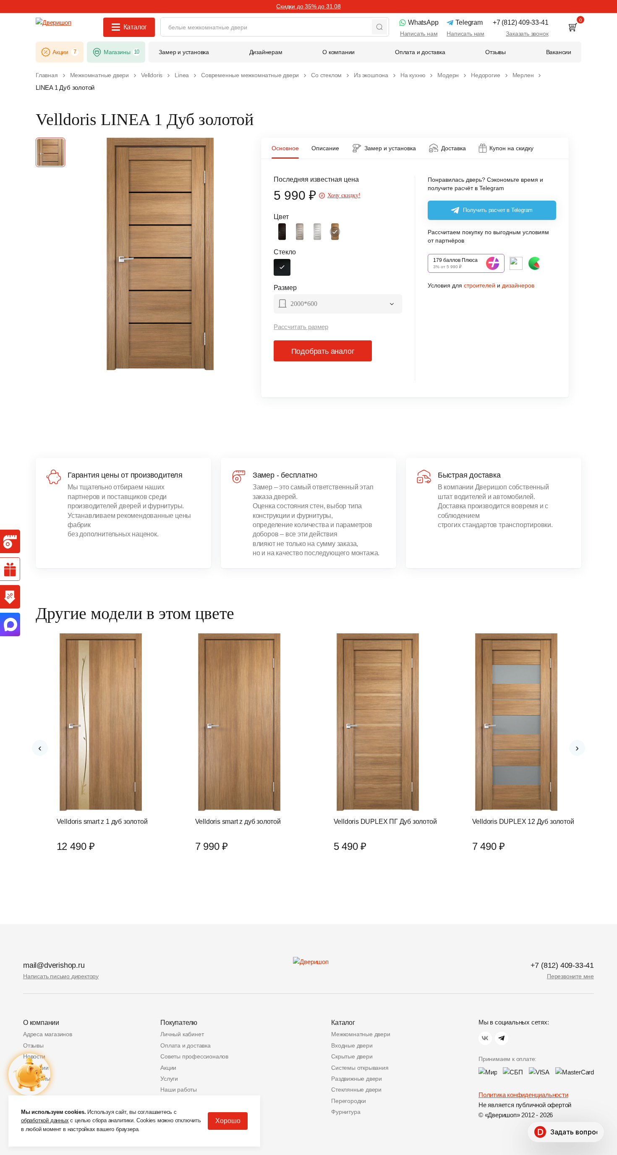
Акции (168, 1067)
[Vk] (485, 1038)
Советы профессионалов (194, 1056)
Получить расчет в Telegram (498, 210)
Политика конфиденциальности (523, 1094)
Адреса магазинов (47, 1034)
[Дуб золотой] (335, 231)
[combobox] (338, 304)
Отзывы (33, 1045)
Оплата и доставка (185, 1045)
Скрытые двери (351, 1056)
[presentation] (40, 748)
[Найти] (379, 26)
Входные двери (351, 1045)
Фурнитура (345, 1111)
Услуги (169, 1078)
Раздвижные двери (356, 1078)
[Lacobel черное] (282, 267)
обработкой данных (45, 1120)
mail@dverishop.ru (54, 965)
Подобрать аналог (323, 351)
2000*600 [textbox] (303, 303)
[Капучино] (299, 231)
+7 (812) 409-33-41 (562, 965)
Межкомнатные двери (360, 1034)
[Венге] (282, 231)
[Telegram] (501, 1038)
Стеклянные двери (356, 1089)
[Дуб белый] (317, 231)
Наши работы (178, 1089)
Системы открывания (359, 1067)
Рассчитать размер (301, 326)
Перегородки (348, 1101)
